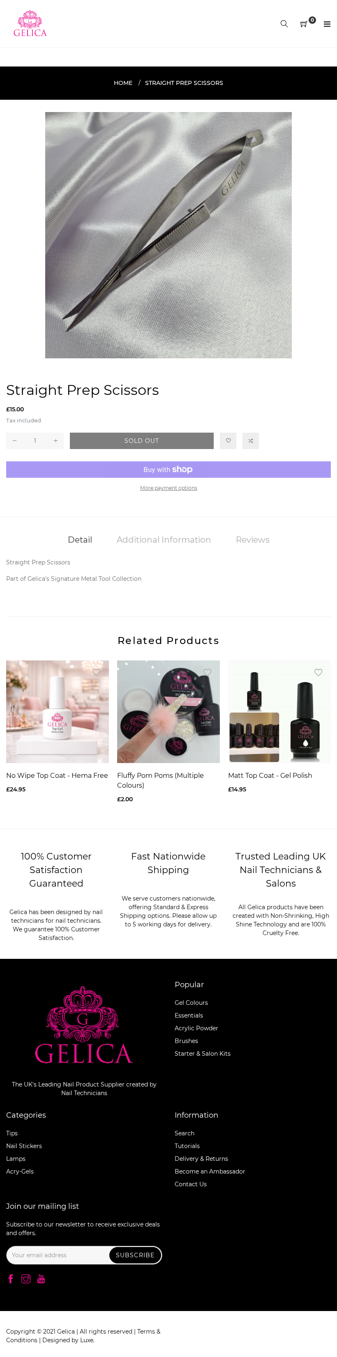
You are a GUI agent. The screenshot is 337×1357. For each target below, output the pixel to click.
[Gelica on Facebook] (10, 1279)
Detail (80, 540)
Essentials (189, 1015)
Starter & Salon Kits (203, 1053)
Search (184, 1133)
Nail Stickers (24, 1146)
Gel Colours (191, 1002)
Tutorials (187, 1146)
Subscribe (135, 1255)
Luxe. (87, 1340)
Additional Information (164, 540)
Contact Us (191, 1184)
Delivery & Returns (201, 1158)
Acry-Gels (20, 1171)
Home (123, 83)
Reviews (253, 540)
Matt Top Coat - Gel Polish (270, 775)
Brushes (186, 1041)
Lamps (15, 1158)
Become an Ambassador (210, 1171)
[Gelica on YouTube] (41, 1279)
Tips (12, 1133)
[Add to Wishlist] (228, 441)
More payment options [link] (168, 488)
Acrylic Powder (196, 1028)
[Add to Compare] (250, 441)
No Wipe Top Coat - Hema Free (57, 775)
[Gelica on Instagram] (25, 1279)
